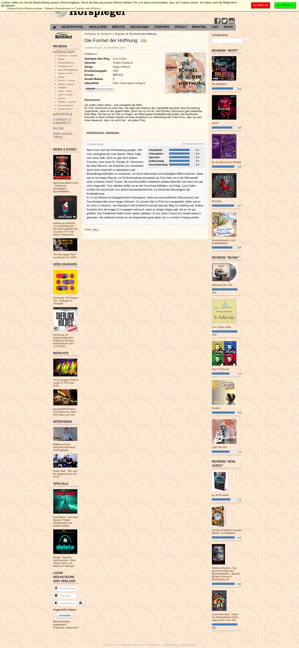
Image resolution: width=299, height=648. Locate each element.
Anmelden (65, 615)
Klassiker (62, 87)
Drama (61, 59)
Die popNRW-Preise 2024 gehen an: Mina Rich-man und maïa (65, 412)
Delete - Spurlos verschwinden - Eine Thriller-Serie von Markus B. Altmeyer (64, 561)
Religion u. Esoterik (67, 102)
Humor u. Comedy (66, 80)
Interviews (161, 26)
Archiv (228, 26)
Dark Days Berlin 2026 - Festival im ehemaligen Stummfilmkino (65, 187)
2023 (116, 70)
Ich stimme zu (285, 5)
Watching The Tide (222, 285)
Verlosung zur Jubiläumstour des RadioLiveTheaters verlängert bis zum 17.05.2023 (63, 340)
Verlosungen (139, 26)
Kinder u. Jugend (66, 84)
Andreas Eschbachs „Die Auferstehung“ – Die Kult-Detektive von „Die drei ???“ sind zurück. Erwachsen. (65, 229)
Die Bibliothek (219, 84)
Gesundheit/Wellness (68, 70)
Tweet (87, 229)
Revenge (217, 201)
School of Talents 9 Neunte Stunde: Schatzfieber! (226, 532)
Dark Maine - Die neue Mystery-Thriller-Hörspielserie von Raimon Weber (65, 521)
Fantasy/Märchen (66, 63)
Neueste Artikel (72, 26)
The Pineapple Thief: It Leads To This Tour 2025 (65, 383)
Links (214, 26)
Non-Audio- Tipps (63, 135)
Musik (58, 128)
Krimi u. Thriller (65, 91)
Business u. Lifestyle (67, 55)
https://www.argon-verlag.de (129, 83)
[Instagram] (232, 21)
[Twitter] (225, 21)
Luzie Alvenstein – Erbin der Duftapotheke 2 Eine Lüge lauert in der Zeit (225, 617)
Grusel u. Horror (65, 73)
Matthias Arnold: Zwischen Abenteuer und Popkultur (64, 447)
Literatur (62, 98)
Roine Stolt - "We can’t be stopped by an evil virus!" (65, 474)
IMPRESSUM (171, 645)
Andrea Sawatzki (123, 62)
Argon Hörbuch (121, 66)
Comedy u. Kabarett (62, 121)
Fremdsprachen (65, 66)
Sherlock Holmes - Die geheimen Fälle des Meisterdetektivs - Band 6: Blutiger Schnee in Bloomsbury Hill (226, 574)
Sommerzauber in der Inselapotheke (224, 242)
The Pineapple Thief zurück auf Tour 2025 (64, 256)
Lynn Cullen (120, 58)
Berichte (118, 26)
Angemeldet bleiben (64, 609)
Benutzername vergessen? (61, 623)
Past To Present (220, 369)
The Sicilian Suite (221, 327)
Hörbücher (64, 52)
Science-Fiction (65, 109)
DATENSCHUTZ (189, 645)
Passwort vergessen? (66, 627)
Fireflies (216, 408)
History (61, 77)
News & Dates (98, 26)
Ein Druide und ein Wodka (226, 162)
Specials (181, 26)
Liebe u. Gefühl (65, 95)
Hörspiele (62, 114)
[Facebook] (217, 21)
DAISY (215, 123)
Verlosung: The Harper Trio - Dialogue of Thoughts (65, 300)
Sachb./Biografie (66, 105)
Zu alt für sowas (220, 495)
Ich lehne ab (260, 5)
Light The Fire (219, 447)
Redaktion (199, 26)
